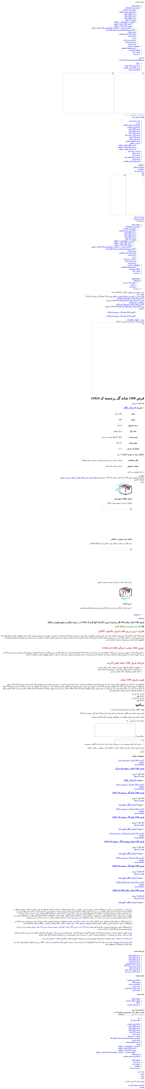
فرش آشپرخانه (130, 42)
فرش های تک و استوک (124, 938)
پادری (134, 38)
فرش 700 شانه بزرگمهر (99, 28)
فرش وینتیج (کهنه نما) (113, 30)
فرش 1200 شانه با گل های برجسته (65, 927)
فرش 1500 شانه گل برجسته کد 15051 (128, 793)
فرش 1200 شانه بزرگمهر (122, 26)
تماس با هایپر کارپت (133, 1000)
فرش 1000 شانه (130, 18)
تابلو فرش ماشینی (129, 10)
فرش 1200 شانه (130, 16)
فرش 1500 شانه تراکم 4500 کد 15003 (130, 306)
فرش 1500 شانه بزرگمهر (122, 24)
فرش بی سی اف (130, 40)
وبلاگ (138, 1002)
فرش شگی (132, 32)
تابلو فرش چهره (74, 921)
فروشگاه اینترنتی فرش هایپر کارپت (131, 60)
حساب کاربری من (129, 282)
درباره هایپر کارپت (133, 1004)
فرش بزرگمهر (119, 22)
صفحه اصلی (135, 998)
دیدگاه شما (139, 736)
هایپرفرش (127, 1012)
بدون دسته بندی (134, 121)
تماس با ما (140, 294)
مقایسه (137, 1066)
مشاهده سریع (139, 764)
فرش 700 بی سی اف (132, 135)
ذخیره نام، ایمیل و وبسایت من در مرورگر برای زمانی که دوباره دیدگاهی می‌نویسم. (113, 744)
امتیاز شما (140, 721)
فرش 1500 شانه (130, 14)
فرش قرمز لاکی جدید (132, 969)
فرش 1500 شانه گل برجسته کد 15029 (128, 866)
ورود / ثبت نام (135, 1068)
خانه (142, 296)
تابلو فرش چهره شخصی (127, 12)
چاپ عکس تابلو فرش (132, 988)
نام (143, 740)
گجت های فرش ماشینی (127, 34)
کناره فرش (132, 36)
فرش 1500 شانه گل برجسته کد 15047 (128, 817)
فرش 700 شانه (130, 20)
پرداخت (133, 284)
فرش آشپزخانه (134, 967)
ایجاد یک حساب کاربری (136, 1085)
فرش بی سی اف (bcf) (132, 965)
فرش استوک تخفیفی (128, 48)
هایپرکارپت (128, 909)
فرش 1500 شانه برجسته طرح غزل (129, 768)
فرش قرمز (132, 44)
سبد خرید (132, 286)
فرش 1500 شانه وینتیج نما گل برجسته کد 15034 (124, 841)
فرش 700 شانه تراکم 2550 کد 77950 (131, 300)
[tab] (70, 614)
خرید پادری (136, 986)
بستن (142, 482)
